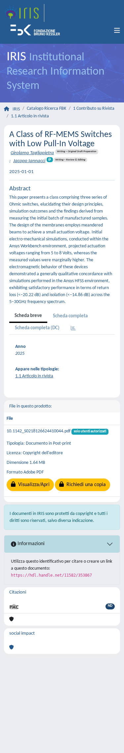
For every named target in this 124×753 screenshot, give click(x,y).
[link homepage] (24, 13)
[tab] (73, 329)
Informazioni (30, 543)
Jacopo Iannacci (29, 160)
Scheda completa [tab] (70, 316)
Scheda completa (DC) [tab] (37, 328)
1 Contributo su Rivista (93, 108)
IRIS (16, 109)
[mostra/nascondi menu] (117, 30)
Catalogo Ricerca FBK (46, 108)
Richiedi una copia (85, 484)
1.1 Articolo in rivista (30, 116)
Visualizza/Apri (33, 484)
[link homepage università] (37, 31)
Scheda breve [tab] (28, 315)
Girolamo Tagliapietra (32, 153)
